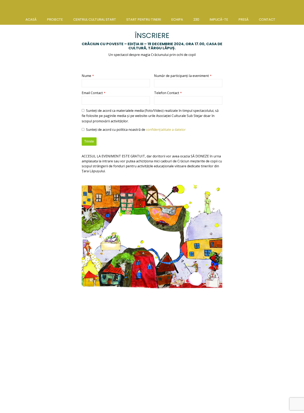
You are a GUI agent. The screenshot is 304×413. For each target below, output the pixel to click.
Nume (88, 75)
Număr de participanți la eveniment (183, 75)
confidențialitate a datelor (166, 129)
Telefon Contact (168, 93)
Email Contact (93, 93)
